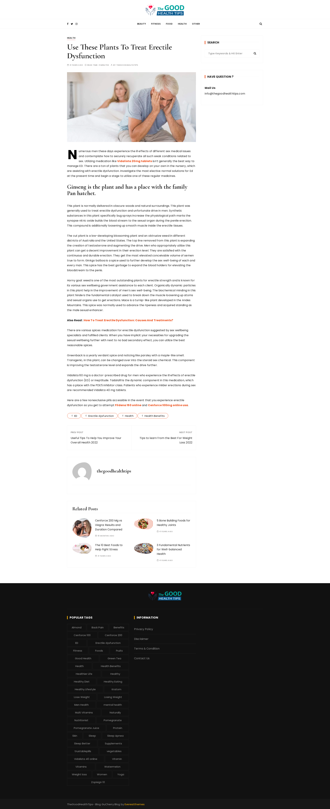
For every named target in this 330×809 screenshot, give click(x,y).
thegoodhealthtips (127, 65)
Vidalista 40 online (85, 759)
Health (182, 23)
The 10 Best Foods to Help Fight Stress (109, 547)
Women (102, 774)
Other (196, 23)
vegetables (114, 751)
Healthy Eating (113, 681)
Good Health (83, 658)
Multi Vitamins (84, 712)
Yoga (120, 774)
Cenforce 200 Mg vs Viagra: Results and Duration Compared (108, 525)
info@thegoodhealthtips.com (225, 94)
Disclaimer (141, 639)
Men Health (81, 705)
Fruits (119, 650)
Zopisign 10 (98, 782)
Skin (74, 736)
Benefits (119, 627)
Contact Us (142, 658)
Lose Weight (82, 697)
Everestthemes (135, 804)
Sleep (92, 736)
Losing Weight (113, 697)
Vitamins (81, 766)
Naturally (115, 712)
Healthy (115, 674)
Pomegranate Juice (86, 728)
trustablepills (83, 751)
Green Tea (114, 658)
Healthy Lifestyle (85, 689)
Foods (99, 650)
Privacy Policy (143, 629)
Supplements (113, 743)
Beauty (141, 23)
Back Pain (98, 627)
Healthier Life (84, 674)
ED (75, 416)
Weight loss (79, 774)
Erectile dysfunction (101, 416)
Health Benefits (155, 416)
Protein (117, 728)
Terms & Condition (147, 649)
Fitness (156, 23)
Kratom (116, 689)
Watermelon (112, 766)
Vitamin (117, 759)
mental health (113, 705)
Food (169, 23)
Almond (76, 627)
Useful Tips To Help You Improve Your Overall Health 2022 (96, 440)
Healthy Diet (82, 681)
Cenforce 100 (82, 635)
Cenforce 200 (113, 635)
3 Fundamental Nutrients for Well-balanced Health (173, 549)
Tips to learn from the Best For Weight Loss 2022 (166, 440)
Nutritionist (81, 720)
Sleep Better (82, 743)
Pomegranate (113, 720)
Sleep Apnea (115, 736)
